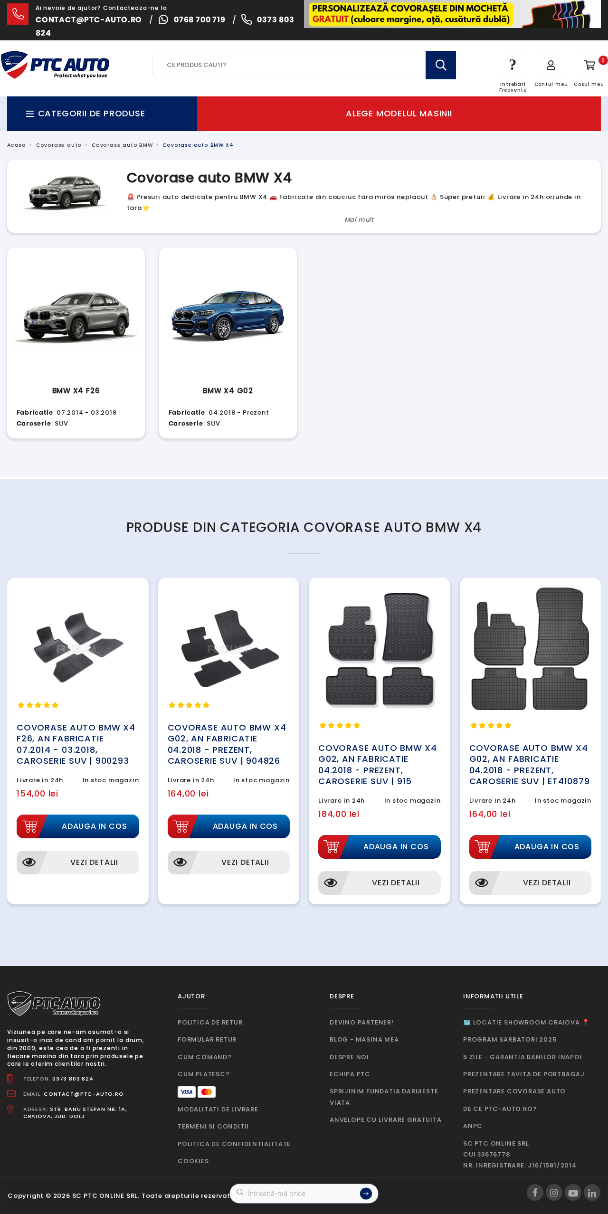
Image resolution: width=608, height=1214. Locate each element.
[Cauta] (441, 65)
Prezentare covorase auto (514, 1091)
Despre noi (349, 1057)
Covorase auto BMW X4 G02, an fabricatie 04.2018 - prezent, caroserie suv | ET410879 (529, 764)
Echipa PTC (350, 1074)
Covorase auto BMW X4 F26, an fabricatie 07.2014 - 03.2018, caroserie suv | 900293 (76, 744)
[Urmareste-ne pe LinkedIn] (592, 1192)
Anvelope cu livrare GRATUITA (385, 1119)
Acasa (16, 145)
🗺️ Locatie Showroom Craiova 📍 (526, 1022)
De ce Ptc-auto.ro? (500, 1108)
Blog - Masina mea (364, 1039)
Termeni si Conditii (213, 1126)
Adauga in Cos (94, 826)
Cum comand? (205, 1057)
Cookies (193, 1161)
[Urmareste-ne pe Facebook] (535, 1192)
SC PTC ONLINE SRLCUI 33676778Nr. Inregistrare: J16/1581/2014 (520, 1154)
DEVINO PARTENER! (362, 1022)
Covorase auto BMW (122, 145)
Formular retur (207, 1039)
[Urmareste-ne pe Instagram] (554, 1192)
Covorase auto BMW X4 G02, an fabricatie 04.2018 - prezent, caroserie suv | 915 (377, 764)
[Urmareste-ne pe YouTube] (573, 1192)
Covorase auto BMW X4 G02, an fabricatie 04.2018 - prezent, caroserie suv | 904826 (227, 744)
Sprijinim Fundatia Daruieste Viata (384, 1097)
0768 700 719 (200, 19)
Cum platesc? (204, 1074)
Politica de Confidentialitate (234, 1143)
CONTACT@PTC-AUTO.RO (84, 1094)
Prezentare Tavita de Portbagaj (524, 1074)
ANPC (473, 1125)
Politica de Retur (210, 1022)
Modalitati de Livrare (218, 1109)
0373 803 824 (73, 1078)
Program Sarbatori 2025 (510, 1039)
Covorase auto (59, 145)
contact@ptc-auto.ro (89, 19)
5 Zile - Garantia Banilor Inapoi (522, 1057)
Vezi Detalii (94, 862)
